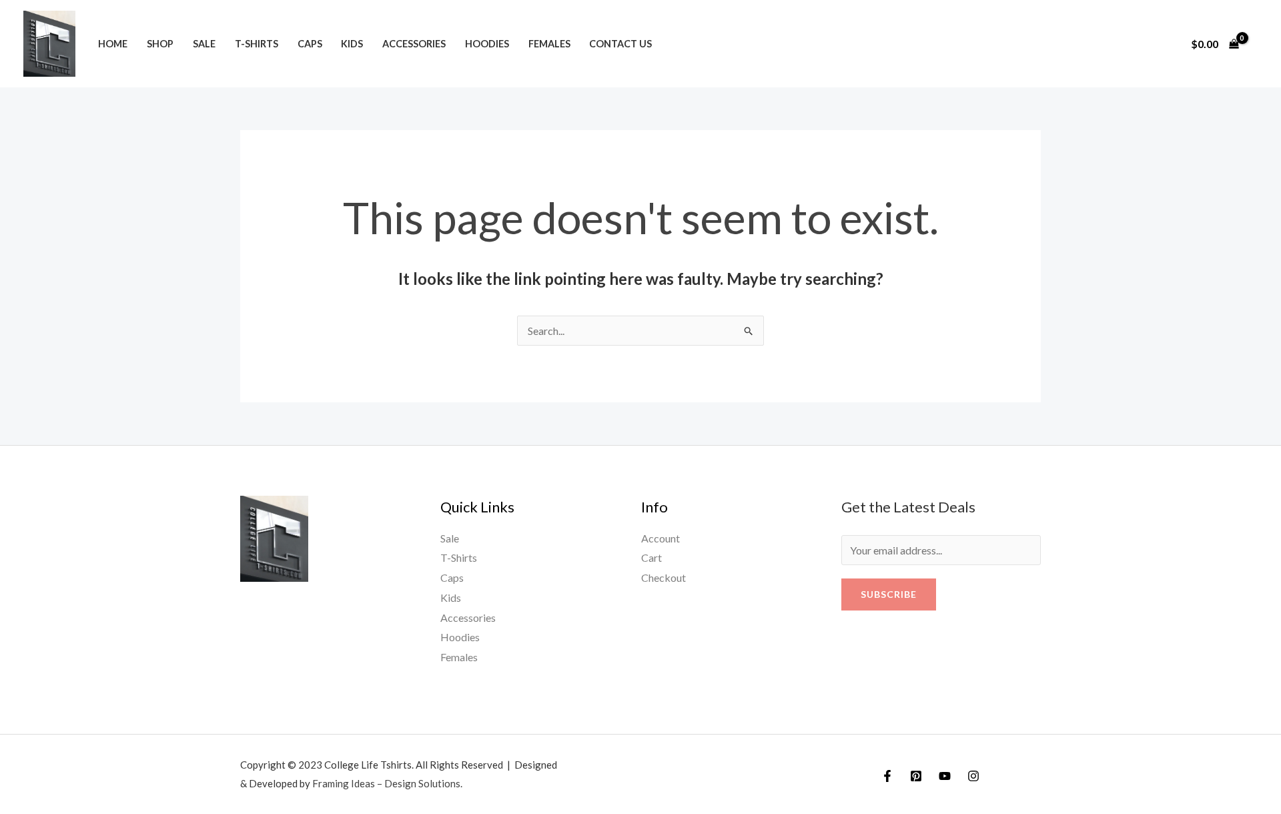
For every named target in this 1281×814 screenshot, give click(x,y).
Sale (204, 43)
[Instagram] (973, 776)
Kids (352, 43)
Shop (160, 43)
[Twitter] (916, 776)
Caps (310, 43)
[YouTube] (945, 776)
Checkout (663, 577)
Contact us (620, 43)
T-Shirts (256, 43)
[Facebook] (887, 776)
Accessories (414, 43)
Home (112, 43)
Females (549, 43)
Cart (651, 557)
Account (660, 538)
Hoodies (487, 43)
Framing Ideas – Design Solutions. (387, 783)
